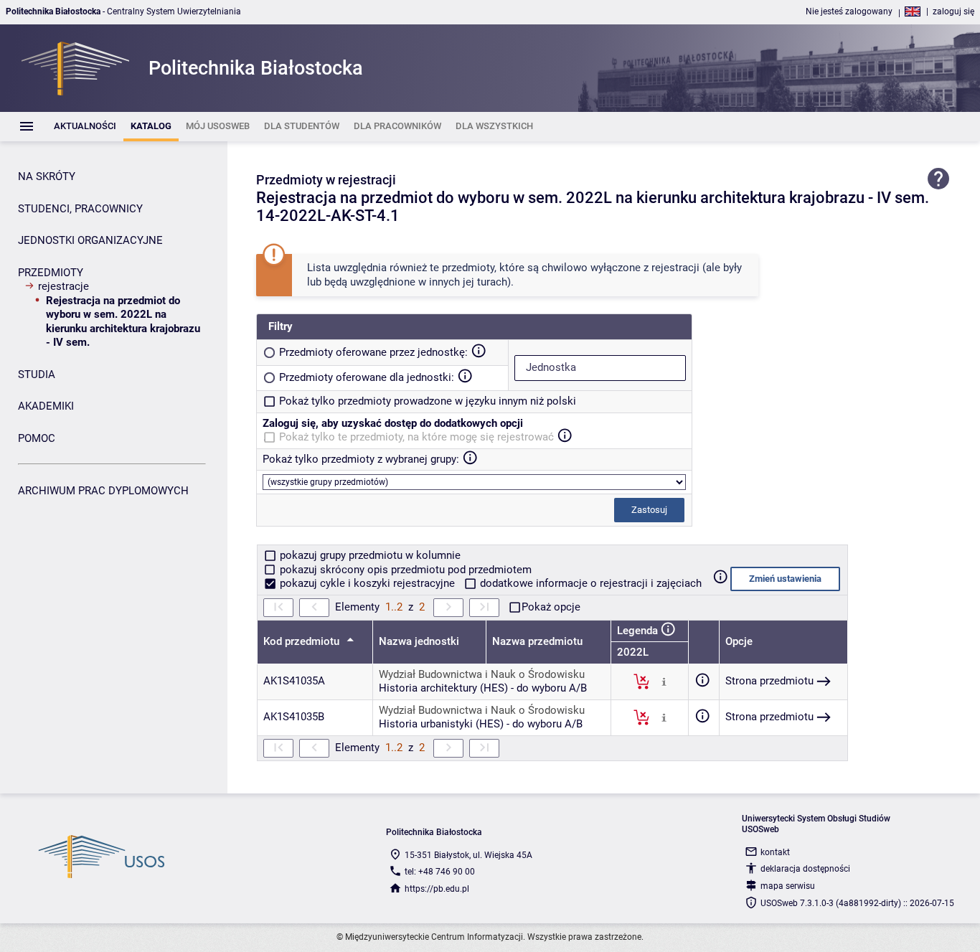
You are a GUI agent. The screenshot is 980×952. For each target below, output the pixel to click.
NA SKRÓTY (46, 176)
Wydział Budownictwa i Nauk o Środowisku (482, 674)
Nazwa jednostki (419, 641)
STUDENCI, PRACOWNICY (80, 208)
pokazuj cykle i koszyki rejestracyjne (367, 583)
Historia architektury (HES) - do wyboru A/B (483, 688)
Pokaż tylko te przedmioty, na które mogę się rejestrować (416, 436)
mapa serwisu (787, 886)
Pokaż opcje (551, 606)
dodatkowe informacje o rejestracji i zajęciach (589, 583)
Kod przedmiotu (302, 641)
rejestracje (63, 286)
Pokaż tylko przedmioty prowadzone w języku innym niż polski (427, 401)
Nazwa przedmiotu (537, 641)
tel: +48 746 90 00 (440, 872)
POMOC (36, 438)
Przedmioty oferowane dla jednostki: (366, 377)
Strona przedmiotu (769, 680)
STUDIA (36, 374)
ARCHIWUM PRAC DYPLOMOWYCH (103, 490)
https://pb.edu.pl (437, 889)
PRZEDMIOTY (50, 272)
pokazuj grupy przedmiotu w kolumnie (369, 555)
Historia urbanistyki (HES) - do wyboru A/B (481, 723)
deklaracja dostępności (805, 869)
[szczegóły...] (664, 680)
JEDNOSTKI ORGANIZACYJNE (90, 240)
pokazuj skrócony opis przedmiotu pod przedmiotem (404, 569)
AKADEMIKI (46, 406)
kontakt (775, 852)
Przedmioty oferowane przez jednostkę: (373, 352)
